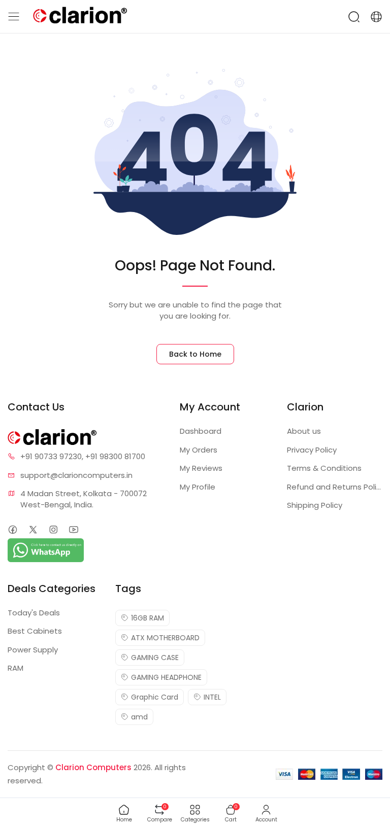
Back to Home (195, 354)
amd (139, 717)
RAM (15, 668)
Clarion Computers (93, 767)
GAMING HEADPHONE (166, 677)
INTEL (212, 697)
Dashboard (200, 431)
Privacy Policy (312, 449)
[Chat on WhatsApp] (46, 549)
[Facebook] (12, 529)
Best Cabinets (35, 631)
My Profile (197, 486)
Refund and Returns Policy (334, 486)
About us (304, 431)
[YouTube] (73, 529)
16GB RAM (147, 618)
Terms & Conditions (324, 468)
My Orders (198, 449)
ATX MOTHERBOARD (165, 638)
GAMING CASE (155, 657)
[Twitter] (33, 529)
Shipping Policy (314, 505)
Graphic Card (154, 697)
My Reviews (201, 468)
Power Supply (33, 649)
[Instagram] (53, 529)
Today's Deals (34, 612)
